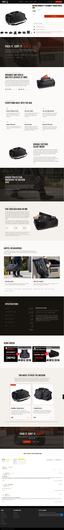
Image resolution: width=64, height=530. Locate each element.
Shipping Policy (17, 517)
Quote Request (4, 523)
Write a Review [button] (58, 459)
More (35, 1)
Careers (2, 520)
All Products (3, 514)
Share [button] (4, 480)
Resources (16, 514)
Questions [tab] (10, 467)
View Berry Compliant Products (40, 29)
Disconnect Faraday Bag (9, 234)
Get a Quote (58, 1)
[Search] (49, 2)
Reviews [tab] (3, 467)
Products (21, 1)
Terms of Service (4, 517)
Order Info (15, 512)
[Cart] (51, 2)
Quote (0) (63, 396)
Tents (26, 1)
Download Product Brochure (40, 26)
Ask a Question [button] (50, 459)
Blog (31, 1)
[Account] (54, 2)
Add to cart (27, 441)
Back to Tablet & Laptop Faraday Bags (32, 453)
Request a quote (36, 441)
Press (2, 518)
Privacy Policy (3, 515)
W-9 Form (3, 522)
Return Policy (16, 515)
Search (2, 512)
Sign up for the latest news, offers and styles (47, 512)
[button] (59, 480)
